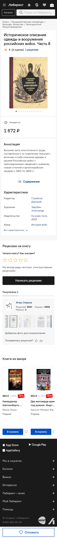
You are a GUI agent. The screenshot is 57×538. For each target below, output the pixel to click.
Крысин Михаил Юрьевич (43, 409)
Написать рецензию (28, 280)
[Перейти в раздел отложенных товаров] (44, 5)
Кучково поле (39, 215)
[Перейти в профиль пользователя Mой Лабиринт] (37, 5)
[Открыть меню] (4, 5)
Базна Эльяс (10, 409)
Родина (7, 413)
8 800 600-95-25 (12, 522)
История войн (39, 224)
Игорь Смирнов (24, 302)
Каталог (8, 12)
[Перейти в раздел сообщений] (29, 5)
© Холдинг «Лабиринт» (16, 517)
